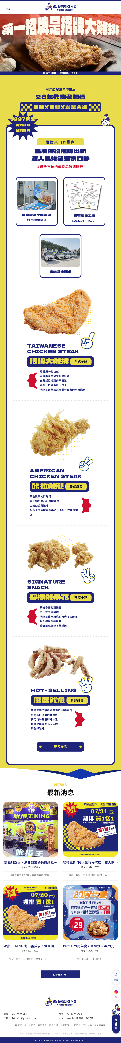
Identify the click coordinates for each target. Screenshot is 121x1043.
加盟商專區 (100, 1025)
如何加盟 (65, 1025)
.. (70, 1040)
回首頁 (18, 1025)
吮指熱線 (76, 1025)
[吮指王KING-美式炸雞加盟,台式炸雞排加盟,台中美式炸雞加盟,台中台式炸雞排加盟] (60, 7)
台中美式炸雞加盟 (42, 1033)
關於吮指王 (30, 1025)
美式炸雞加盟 (26, 1033)
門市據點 (87, 1025)
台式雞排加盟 (95, 1033)
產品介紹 (53, 1025)
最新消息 (42, 1025)
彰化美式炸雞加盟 (79, 1033)
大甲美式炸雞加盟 (60, 1033)
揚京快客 (49, 1040)
